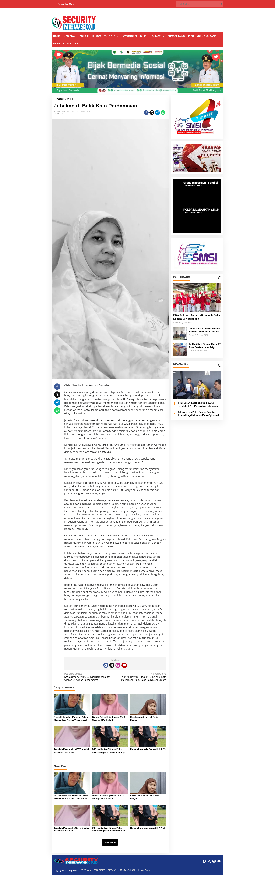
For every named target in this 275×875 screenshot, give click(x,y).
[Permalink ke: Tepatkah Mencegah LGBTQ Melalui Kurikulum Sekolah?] (72, 736)
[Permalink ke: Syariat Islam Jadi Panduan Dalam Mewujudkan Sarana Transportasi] (72, 704)
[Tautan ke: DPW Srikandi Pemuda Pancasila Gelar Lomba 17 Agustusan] (197, 297)
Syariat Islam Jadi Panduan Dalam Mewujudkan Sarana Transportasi (71, 718)
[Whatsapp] (163, 112)
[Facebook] (105, 665)
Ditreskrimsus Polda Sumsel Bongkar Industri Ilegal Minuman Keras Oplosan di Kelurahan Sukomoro (198, 414)
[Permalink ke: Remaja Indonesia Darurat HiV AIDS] (148, 736)
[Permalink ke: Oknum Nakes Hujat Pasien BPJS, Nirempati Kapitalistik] (110, 704)
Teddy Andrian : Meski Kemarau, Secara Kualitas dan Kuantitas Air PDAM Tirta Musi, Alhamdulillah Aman (205, 330)
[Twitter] (111, 665)
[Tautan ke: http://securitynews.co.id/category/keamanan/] (220, 365)
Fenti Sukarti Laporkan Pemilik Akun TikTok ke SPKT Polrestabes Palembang (198, 404)
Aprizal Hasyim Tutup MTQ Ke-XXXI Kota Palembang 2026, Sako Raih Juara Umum (143, 676)
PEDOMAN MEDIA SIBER (93, 870)
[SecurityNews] (74, 22)
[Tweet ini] (151, 112)
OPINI (56, 114)
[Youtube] (124, 665)
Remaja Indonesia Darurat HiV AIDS (148, 749)
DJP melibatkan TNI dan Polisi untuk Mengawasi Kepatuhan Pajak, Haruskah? (109, 751)
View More (110, 842)
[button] (220, 4)
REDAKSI (112, 870)
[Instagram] (117, 665)
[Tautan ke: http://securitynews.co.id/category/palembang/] (220, 278)
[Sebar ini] (146, 112)
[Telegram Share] (157, 112)
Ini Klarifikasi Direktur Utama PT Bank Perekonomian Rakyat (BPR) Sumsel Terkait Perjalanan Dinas (205, 346)
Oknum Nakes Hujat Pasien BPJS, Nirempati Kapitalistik (109, 718)
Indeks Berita (144, 870)
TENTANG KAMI (127, 870)
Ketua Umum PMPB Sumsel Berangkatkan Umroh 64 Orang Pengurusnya (87, 676)
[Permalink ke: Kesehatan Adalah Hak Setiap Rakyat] (148, 704)
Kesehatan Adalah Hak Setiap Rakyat (144, 718)
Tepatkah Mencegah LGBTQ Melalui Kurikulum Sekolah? (71, 751)
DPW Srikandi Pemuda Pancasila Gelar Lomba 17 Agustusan (196, 317)
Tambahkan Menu (88, 4)
